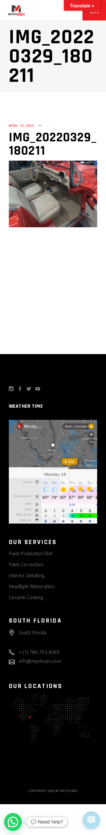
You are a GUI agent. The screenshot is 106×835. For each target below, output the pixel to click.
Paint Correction (26, 564)
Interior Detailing (26, 575)
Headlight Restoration (31, 586)
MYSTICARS (68, 791)
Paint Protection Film (31, 553)
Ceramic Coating (26, 597)
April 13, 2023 (21, 125)
